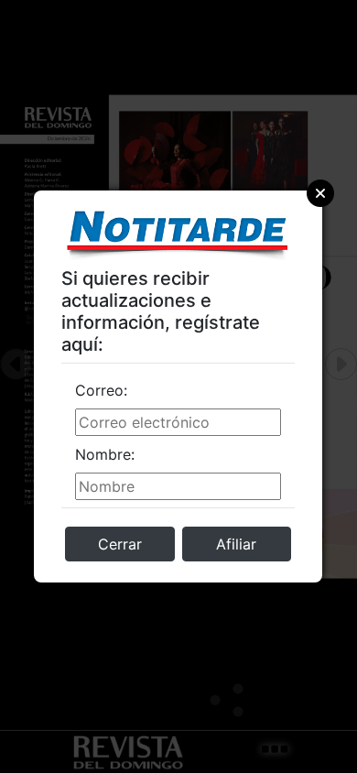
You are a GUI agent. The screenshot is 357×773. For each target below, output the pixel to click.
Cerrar (120, 544)
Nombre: (105, 454)
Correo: (101, 390)
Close (320, 193)
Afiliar (236, 544)
